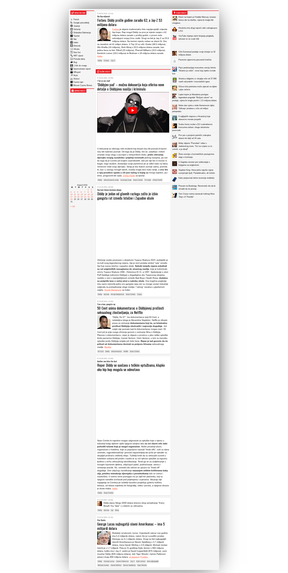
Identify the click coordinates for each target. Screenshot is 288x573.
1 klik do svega (80, 65)
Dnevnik (77, 46)
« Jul (72, 206)
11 (75, 194)
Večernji (77, 29)
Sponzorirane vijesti (82, 69)
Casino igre (78, 82)
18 (75, 197)
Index (76, 42)
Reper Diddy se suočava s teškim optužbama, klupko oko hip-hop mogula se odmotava (131, 367)
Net (75, 39)
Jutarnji (77, 26)
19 (78, 197)
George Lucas (109, 561)
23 (92, 197)
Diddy (100, 60)
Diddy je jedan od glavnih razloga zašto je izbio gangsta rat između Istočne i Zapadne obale (127, 196)
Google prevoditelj (81, 23)
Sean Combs (138, 180)
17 (71, 197)
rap (112, 510)
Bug (75, 62)
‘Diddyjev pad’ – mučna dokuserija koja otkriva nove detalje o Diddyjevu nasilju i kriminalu (130, 87)
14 (85, 194)
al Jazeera (134, 557)
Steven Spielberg (129, 565)
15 (89, 194)
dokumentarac (116, 351)
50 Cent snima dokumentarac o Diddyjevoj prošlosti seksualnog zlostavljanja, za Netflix (130, 310)
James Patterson (122, 561)
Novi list (77, 52)
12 (78, 194)
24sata (76, 49)
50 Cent (101, 351)
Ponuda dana (79, 59)
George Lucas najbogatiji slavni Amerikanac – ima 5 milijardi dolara (131, 526)
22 (89, 197)
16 (92, 194)
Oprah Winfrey (116, 565)
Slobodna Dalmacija (82, 32)
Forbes (116, 29)
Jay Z (113, 60)
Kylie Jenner (140, 561)
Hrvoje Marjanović (113, 290)
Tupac (139, 294)
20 (82, 197)
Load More (195, 204)
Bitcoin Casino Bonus (83, 85)
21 (85, 197)
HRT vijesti (78, 56)
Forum (76, 19)
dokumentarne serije (111, 180)
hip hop (106, 294)
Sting (117, 510)
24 (71, 199)
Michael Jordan (103, 565)
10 (71, 194)
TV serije (147, 180)
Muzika (107, 347)
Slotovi (77, 79)
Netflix (126, 351)
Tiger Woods (142, 565)
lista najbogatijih (152, 561)
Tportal (77, 36)
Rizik (76, 75)
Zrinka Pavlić (129, 175)
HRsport (77, 72)
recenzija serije (125, 180)
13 (82, 194)
